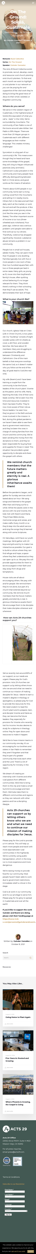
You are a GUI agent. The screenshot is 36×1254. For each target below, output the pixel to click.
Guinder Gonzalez (18, 65)
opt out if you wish (18, 1251)
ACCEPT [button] (31, 1251)
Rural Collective (17, 59)
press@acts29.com (16, 1152)
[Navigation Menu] (33, 3)
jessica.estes (9, 1023)
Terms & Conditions (11, 1177)
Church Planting (10, 32)
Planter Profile (18, 36)
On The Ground (26, 32)
